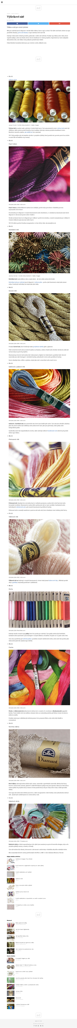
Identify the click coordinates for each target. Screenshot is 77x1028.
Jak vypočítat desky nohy (22, 936)
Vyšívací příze (13, 79)
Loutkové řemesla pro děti (22, 1004)
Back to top (38, 1021)
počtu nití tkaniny (23, 32)
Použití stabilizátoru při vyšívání (24, 872)
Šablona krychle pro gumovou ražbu (25, 942)
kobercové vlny (53, 580)
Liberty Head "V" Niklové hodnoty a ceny (26, 965)
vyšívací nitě (60, 128)
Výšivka (8, 13)
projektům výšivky (38, 346)
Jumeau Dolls (19, 991)
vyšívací (37, 282)
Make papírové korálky (21, 922)
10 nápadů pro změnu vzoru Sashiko (25, 905)
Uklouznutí (18, 997)
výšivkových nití (20, 507)
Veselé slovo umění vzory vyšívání (24, 971)
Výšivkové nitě (19, 878)
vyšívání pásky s (27, 639)
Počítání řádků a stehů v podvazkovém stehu (27, 984)
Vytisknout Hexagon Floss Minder (24, 859)
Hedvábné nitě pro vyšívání (16, 282)
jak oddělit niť (29, 132)
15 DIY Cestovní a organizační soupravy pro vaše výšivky (30, 865)
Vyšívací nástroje (14, 13)
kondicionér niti (52, 431)
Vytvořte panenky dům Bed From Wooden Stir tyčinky (29, 978)
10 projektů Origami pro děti (23, 958)
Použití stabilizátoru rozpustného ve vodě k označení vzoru (31, 898)
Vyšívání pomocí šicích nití (22, 891)
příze (40, 282)
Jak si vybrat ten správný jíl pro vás (24, 949)
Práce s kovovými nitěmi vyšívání (24, 885)
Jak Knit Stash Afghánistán (22, 929)
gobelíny (14, 582)
